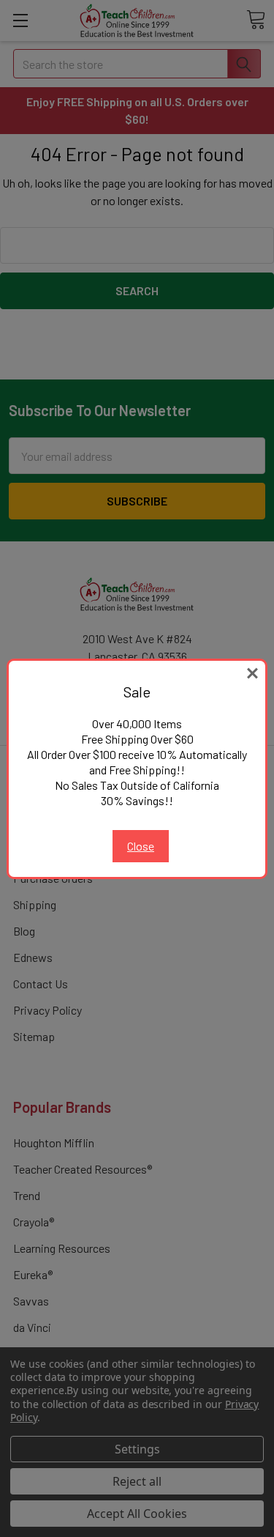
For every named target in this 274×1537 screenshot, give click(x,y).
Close (140, 846)
